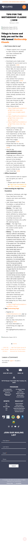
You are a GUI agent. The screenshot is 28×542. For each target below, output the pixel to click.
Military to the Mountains (7, 395)
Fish (6, 408)
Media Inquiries (19, 405)
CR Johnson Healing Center (20, 390)
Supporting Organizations (19, 408)
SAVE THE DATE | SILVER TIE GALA (5, 349)
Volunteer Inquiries (19, 411)
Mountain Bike (6, 406)
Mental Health (20, 395)
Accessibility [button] (18, 483)
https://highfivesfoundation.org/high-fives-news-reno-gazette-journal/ (17, 118)
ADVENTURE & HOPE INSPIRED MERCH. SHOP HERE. (14, 1)
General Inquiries (19, 403)
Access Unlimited (20, 396)
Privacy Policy (10, 483)
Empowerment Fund (7, 390)
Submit (14, 466)
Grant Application (8, 389)
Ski (6, 403)
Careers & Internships (19, 409)
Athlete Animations (20, 393)
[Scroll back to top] (25, 539)
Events (15, 343)
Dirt (6, 409)
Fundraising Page (13, 308)
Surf (6, 405)
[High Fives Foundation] (7, 7)
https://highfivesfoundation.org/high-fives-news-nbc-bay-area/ (17, 124)
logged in (12, 360)
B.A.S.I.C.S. (7, 392)
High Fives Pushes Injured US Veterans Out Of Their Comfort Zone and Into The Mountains (18, 349)
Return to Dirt (20, 391)
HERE (17, 65)
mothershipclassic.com (13, 314)
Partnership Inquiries (19, 406)
